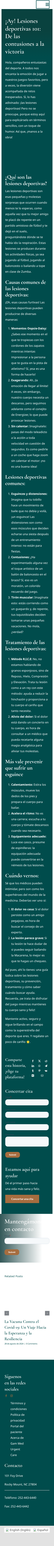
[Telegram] (46, 1065)
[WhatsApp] (39, 1065)
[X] (39, 1061)
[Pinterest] (39, 1070)
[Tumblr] (33, 1070)
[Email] (42, 1075)
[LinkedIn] (33, 1065)
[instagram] (11, 1396)
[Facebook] (33, 1061)
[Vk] (46, 1070)
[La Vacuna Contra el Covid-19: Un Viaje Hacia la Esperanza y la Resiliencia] (27, 1298)
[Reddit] (46, 1061)
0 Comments (31, 1343)
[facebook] (6, 1396)
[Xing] (33, 1075)
